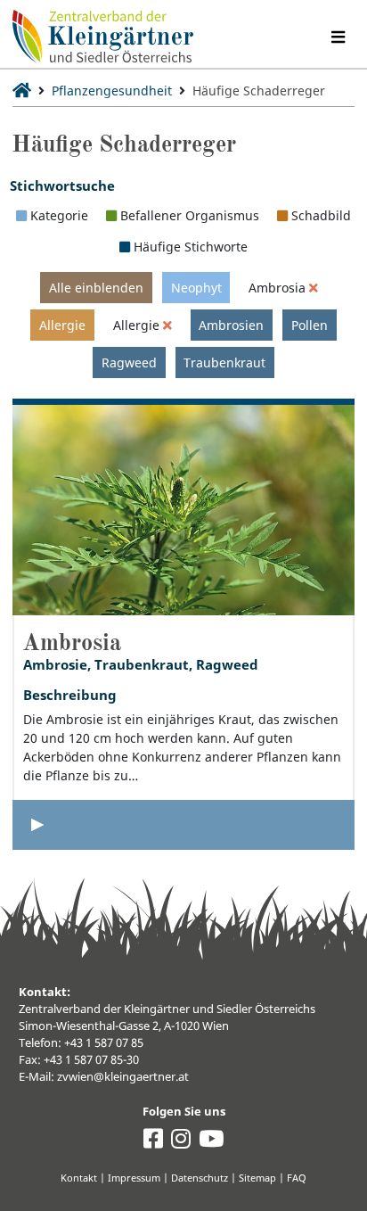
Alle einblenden (96, 287)
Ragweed (129, 362)
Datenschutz (199, 1177)
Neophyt (196, 287)
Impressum (134, 1177)
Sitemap (257, 1177)
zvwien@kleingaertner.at (123, 1076)
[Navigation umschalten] (338, 37)
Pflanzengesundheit (112, 90)
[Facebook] (153, 1142)
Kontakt (79, 1177)
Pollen (309, 325)
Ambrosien (231, 325)
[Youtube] (211, 1142)
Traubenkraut (224, 362)
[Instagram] (181, 1142)
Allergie (62, 325)
